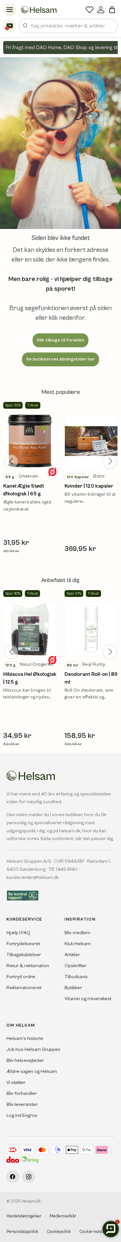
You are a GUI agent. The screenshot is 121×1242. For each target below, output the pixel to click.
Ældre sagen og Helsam (31, 1071)
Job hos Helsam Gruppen (33, 1049)
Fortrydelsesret (23, 943)
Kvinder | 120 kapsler (89, 486)
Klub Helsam (78, 943)
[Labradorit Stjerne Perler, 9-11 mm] (29, 441)
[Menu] (9, 9)
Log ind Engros (21, 1115)
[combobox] (68, 26)
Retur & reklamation (27, 965)
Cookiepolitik (59, 1231)
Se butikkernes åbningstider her (60, 359)
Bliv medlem (77, 932)
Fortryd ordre (20, 976)
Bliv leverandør (22, 1104)
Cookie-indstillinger (97, 1231)
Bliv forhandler (21, 1093)
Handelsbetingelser (23, 1216)
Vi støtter (15, 1082)
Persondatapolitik (22, 1231)
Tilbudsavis (76, 976)
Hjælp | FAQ (18, 932)
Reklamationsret (24, 987)
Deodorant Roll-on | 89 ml (91, 678)
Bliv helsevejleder (25, 1060)
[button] (112, 10)
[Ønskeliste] (89, 10)
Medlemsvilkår (63, 1216)
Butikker (73, 987)
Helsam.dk (31, 1201)
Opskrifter (75, 965)
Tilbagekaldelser (23, 954)
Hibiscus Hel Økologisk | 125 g (29, 678)
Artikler (72, 954)
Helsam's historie (24, 1038)
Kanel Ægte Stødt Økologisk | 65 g (23, 490)
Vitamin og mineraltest (88, 998)
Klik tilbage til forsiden (60, 340)
